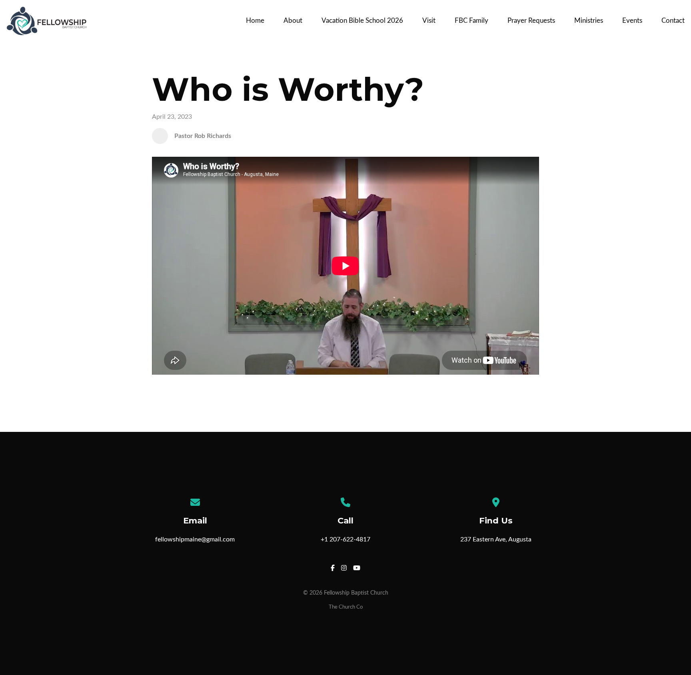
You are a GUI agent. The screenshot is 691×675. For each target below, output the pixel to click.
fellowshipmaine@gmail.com (195, 539)
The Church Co (346, 607)
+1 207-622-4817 (345, 539)
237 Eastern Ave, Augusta (495, 539)
